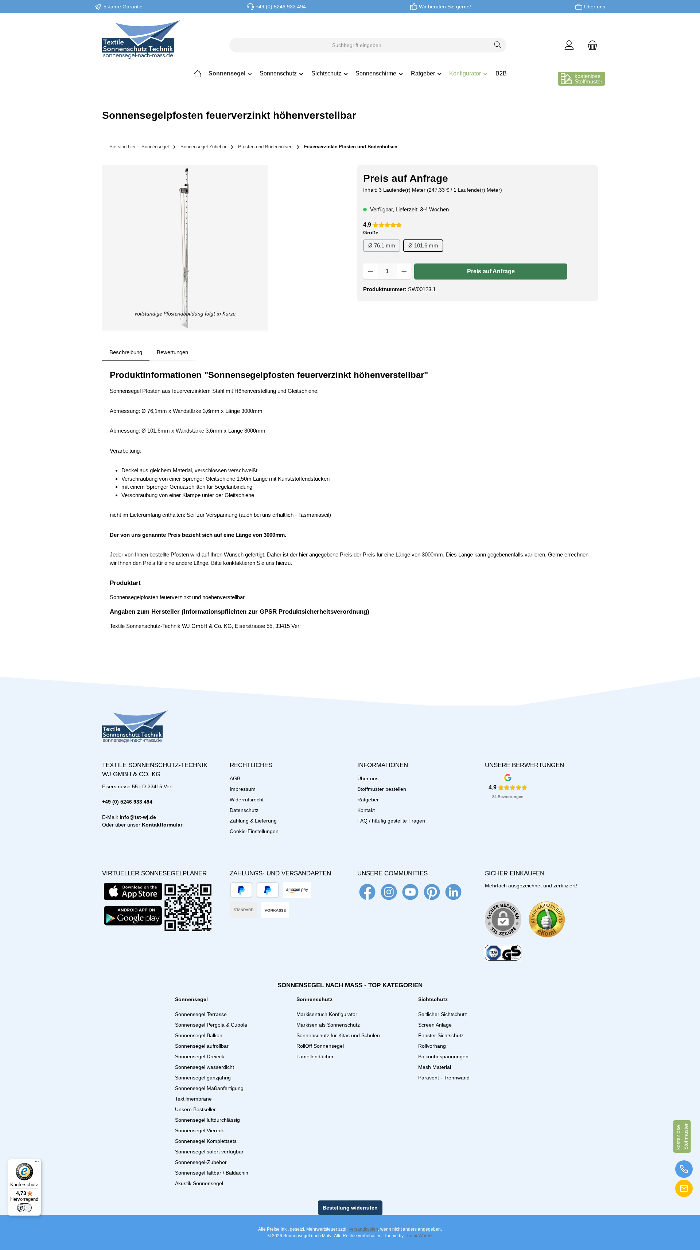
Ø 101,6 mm (423, 245)
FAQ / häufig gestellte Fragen (391, 821)
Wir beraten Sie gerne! (445, 6)
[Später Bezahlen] (267, 890)
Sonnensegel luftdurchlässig (207, 1120)
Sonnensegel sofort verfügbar (209, 1152)
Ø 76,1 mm (381, 245)
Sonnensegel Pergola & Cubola (211, 1025)
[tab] (125, 353)
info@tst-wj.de (138, 817)
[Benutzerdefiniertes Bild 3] (503, 953)
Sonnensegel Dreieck (199, 1056)
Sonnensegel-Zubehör (201, 1162)
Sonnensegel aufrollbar (202, 1046)
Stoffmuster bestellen (381, 789)
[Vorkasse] (275, 910)
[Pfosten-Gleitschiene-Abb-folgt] (185, 248)
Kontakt (366, 810)
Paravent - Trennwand (444, 1078)
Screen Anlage (435, 1025)
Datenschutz (244, 810)
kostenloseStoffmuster (588, 78)
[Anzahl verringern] (370, 271)
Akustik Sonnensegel (199, 1183)
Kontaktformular (162, 825)
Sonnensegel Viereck (199, 1130)
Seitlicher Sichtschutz (442, 1014)
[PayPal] (241, 890)
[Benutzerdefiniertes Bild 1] (547, 919)
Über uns (594, 6)
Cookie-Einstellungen (254, 831)
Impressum (243, 789)
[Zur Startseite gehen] (141, 45)
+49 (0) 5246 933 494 (281, 6)
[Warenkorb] (590, 45)
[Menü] (36, 1163)
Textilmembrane (193, 1099)
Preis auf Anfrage (491, 271)
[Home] (197, 74)
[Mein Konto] (569, 45)
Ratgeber (368, 799)
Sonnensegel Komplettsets (206, 1141)
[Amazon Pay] (297, 890)
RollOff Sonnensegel (320, 1046)
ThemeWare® (418, 1235)
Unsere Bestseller (195, 1109)
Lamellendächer (315, 1056)
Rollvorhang (432, 1046)
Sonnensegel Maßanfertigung (209, 1088)
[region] (222, 248)
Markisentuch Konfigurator (326, 1014)
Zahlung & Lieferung (253, 821)
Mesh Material (434, 1067)
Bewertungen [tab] (172, 352)
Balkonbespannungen (443, 1056)
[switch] (24, 1207)
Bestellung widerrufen (350, 1208)
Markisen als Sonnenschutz (328, 1025)
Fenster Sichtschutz (441, 1035)
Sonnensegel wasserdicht (204, 1067)
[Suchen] (497, 45)
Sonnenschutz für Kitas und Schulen (338, 1035)
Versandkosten (363, 1229)
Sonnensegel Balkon (198, 1035)
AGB (235, 778)
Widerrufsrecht (247, 799)
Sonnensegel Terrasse (201, 1014)
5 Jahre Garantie (123, 6)
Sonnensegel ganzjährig (203, 1078)
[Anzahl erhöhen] (404, 271)
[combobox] (359, 45)
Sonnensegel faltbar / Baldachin (211, 1173)
